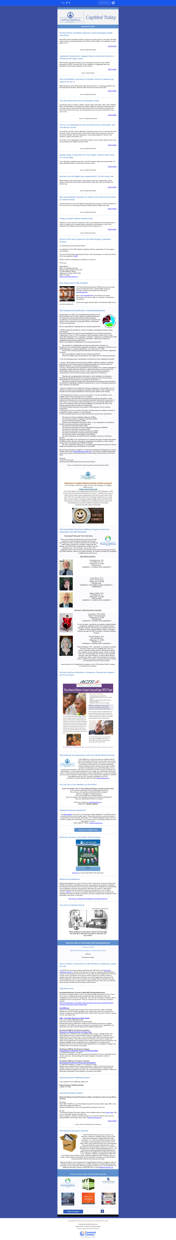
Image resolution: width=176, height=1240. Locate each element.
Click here (75, 873)
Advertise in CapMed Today (88, 830)
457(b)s (87, 105)
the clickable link (87, 295)
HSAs (104, 105)
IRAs (92, 105)
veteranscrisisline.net (94, 1117)
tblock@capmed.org (102, 778)
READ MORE (112, 46)
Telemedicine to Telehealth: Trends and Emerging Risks (78, 1050)
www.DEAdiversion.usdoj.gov (82, 451)
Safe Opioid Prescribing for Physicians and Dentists (77, 1062)
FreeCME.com (64, 1008)
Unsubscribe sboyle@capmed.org (88, 1224)
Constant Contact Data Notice (92, 1226)
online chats (109, 1112)
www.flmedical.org (82, 292)
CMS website (68, 814)
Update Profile (79, 1226)
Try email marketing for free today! (88, 1237)
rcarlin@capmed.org (95, 802)
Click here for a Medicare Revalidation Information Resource (88, 899)
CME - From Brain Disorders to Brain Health (74, 1018)
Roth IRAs (98, 105)
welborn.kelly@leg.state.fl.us (68, 276)
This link (68, 892)
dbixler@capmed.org (106, 1167)
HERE (76, 256)
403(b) (81, 105)
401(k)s (76, 105)
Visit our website (73, 1211)
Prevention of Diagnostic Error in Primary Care (75, 1032)
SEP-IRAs (69, 106)
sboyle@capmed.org (87, 1228)
